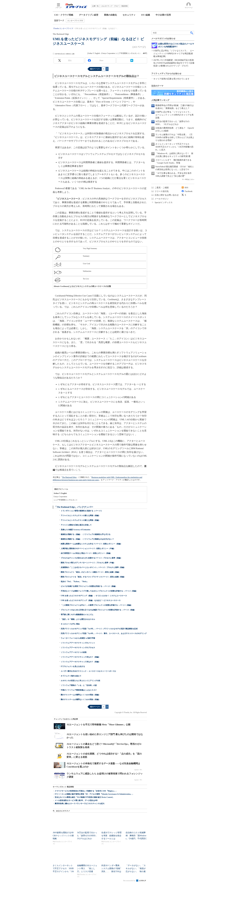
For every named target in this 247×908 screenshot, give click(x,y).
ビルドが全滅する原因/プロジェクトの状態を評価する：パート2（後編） (89, 586)
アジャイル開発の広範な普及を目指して (76, 525)
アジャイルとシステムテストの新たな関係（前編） (80, 520)
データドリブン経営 (88, 15)
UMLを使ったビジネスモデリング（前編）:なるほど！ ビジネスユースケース (91, 600)
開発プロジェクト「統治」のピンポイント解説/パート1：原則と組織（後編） (90, 572)
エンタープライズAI (75, 21)
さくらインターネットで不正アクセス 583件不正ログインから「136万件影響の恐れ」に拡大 (174, 147)
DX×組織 (145, 15)
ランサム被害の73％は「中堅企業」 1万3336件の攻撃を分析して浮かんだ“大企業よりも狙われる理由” (174, 137)
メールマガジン (162, 199)
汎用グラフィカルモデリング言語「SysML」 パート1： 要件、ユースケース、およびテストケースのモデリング (104, 633)
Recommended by (129, 880)
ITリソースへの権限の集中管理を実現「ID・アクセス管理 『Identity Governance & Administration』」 (94, 794)
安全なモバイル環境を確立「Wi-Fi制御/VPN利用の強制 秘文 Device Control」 (84, 797)
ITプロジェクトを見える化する (73, 666)
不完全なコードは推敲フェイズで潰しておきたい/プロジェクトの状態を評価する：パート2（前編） (99, 591)
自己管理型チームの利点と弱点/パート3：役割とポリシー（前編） (86, 553)
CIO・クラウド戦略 (63, 15)
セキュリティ (129, 15)
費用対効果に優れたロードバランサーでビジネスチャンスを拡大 (79, 804)
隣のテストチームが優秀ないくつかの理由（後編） (80, 695)
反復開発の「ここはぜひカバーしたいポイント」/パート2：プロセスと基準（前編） (93, 567)
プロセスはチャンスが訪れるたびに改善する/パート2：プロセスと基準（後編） (91, 558)
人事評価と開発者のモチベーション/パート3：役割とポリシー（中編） (88, 548)
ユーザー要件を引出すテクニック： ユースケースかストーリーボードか (88, 671)
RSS (186, 188)
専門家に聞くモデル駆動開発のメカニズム (77, 615)
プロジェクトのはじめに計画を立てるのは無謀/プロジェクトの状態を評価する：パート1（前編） (98, 610)
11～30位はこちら (188, 179)
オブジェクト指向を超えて (71, 676)
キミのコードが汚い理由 (70, 624)
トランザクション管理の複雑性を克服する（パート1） (82, 511)
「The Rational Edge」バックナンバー (73, 507)
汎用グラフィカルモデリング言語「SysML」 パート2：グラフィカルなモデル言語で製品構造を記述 (99, 629)
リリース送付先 (162, 191)
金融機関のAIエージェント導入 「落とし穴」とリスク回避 (87, 868)
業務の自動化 (110, 15)
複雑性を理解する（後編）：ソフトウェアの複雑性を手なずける (85, 534)
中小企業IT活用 (163, 15)
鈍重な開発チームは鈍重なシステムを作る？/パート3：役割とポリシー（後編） (91, 544)
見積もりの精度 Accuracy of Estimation (75, 530)
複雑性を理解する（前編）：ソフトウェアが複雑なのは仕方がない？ (87, 539)
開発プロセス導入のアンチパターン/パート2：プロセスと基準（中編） (88, 563)
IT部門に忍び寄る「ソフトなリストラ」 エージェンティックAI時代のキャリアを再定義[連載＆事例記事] (173, 53)
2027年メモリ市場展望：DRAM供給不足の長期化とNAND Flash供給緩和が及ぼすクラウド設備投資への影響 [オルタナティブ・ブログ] (173, 63)
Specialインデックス (164, 202)
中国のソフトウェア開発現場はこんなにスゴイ (79, 690)
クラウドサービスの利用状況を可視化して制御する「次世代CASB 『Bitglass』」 (86, 791)
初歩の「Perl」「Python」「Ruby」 (74, 582)
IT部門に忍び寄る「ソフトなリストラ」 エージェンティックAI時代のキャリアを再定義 (174, 115)
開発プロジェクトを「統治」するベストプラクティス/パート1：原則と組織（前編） (93, 577)
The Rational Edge (69, 477)
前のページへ (95, 69)
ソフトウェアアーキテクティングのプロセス (78, 648)
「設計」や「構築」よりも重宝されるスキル (78, 619)
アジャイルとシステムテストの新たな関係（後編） (80, 515)
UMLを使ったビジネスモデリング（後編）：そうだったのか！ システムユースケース (94, 596)
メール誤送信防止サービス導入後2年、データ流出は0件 (76, 800)
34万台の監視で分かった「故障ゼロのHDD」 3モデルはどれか (88, 836)
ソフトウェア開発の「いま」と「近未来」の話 (79, 685)
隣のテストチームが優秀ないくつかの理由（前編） (80, 699)
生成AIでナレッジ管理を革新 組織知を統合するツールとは (111, 836)
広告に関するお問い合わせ (167, 195)
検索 (192, 33)
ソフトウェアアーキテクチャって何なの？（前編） (80, 662)
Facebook (188, 191)
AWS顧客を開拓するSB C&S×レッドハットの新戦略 (63, 836)
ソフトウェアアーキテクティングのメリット (78, 643)
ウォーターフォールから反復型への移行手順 (78, 638)
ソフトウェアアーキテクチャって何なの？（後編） (80, 657)
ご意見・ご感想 (162, 188)
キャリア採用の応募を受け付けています (171, 79)
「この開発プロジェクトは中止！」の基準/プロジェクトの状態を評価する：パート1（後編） (96, 605)
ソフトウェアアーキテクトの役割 (73, 652)
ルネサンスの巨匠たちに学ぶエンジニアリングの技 (80, 681)
